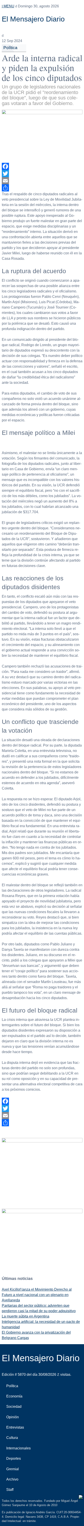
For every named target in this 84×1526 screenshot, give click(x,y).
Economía (14, 1396)
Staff (9, 1490)
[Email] (42, 180)
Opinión (12, 1417)
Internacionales (18, 1448)
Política (10, 47)
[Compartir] (42, 187)
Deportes (13, 1458)
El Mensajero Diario (33, 19)
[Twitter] (42, 173)
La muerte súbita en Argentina (25, 1316)
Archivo (12, 1479)
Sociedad (14, 1406)
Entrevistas (15, 1427)
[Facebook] (42, 166)
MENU (8, 6)
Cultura (12, 1438)
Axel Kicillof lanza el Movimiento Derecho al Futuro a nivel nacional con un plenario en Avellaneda (37, 1295)
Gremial (12, 1469)
